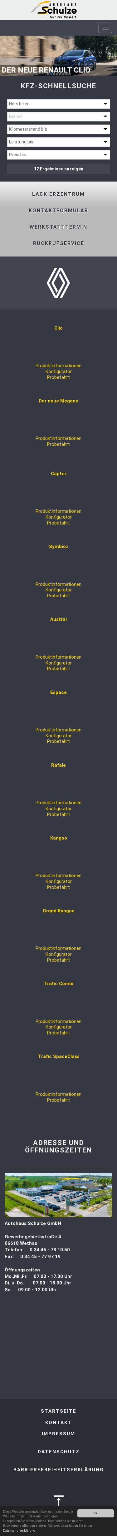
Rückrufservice (58, 243)
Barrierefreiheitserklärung (58, 1469)
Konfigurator (59, 371)
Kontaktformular (58, 210)
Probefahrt (58, 377)
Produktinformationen (58, 365)
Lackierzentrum (58, 194)
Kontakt (58, 1422)
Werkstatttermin (58, 227)
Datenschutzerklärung (19, 1530)
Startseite (58, 1411)
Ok (95, 1513)
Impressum (58, 1434)
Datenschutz (59, 1452)
